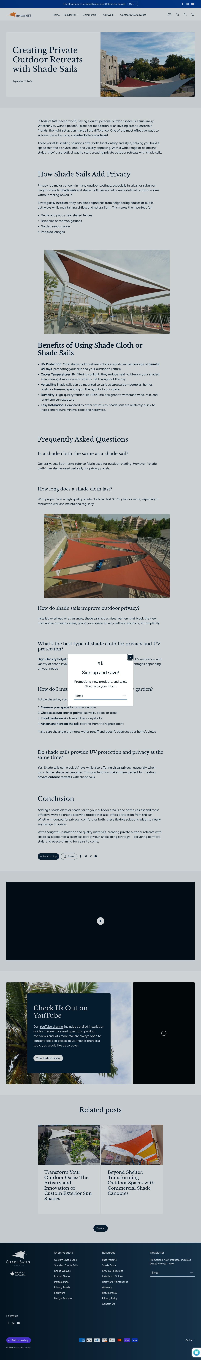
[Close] (130, 657)
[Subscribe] (124, 696)
